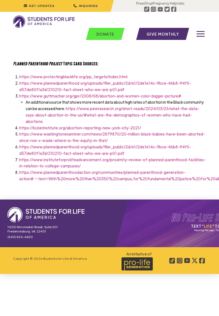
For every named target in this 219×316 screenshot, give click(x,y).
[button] (85, 6)
